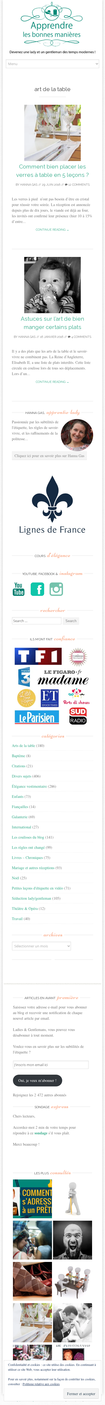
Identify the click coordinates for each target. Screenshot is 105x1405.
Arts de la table (23, 745)
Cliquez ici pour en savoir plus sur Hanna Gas (49, 455)
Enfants (17, 796)
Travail (17, 918)
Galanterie (19, 816)
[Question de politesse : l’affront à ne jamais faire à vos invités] (32, 1282)
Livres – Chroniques (27, 857)
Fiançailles (20, 806)
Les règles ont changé (28, 847)
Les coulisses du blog (28, 837)
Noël (15, 877)
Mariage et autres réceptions (33, 867)
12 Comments (79, 184)
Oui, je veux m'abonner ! (37, 1080)
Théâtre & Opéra (25, 908)
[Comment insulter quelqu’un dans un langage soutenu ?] (72, 1241)
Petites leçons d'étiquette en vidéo (37, 888)
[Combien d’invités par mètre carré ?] (32, 1241)
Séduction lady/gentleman (31, 898)
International (21, 826)
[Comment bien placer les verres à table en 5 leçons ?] (32, 1323)
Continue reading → (52, 229)
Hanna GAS (28, 184)
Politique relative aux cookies (41, 1384)
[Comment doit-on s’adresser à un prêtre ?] (32, 1199)
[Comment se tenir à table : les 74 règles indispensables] (72, 1282)
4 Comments (81, 337)
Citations (18, 765)
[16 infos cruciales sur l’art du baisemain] (72, 1323)
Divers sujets (21, 776)
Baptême (18, 755)
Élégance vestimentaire (29, 786)
